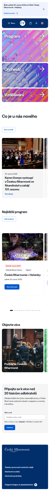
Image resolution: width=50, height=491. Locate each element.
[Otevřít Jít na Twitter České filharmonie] (11, 459)
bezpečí (22, 422)
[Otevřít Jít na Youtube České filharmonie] (22, 459)
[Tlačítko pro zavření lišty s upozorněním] (43, 9)
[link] (11, 23)
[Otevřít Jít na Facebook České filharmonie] (6, 459)
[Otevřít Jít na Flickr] (33, 459)
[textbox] (25, 417)
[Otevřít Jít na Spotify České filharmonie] (27, 459)
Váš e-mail (8, 413)
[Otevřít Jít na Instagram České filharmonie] (17, 459)
